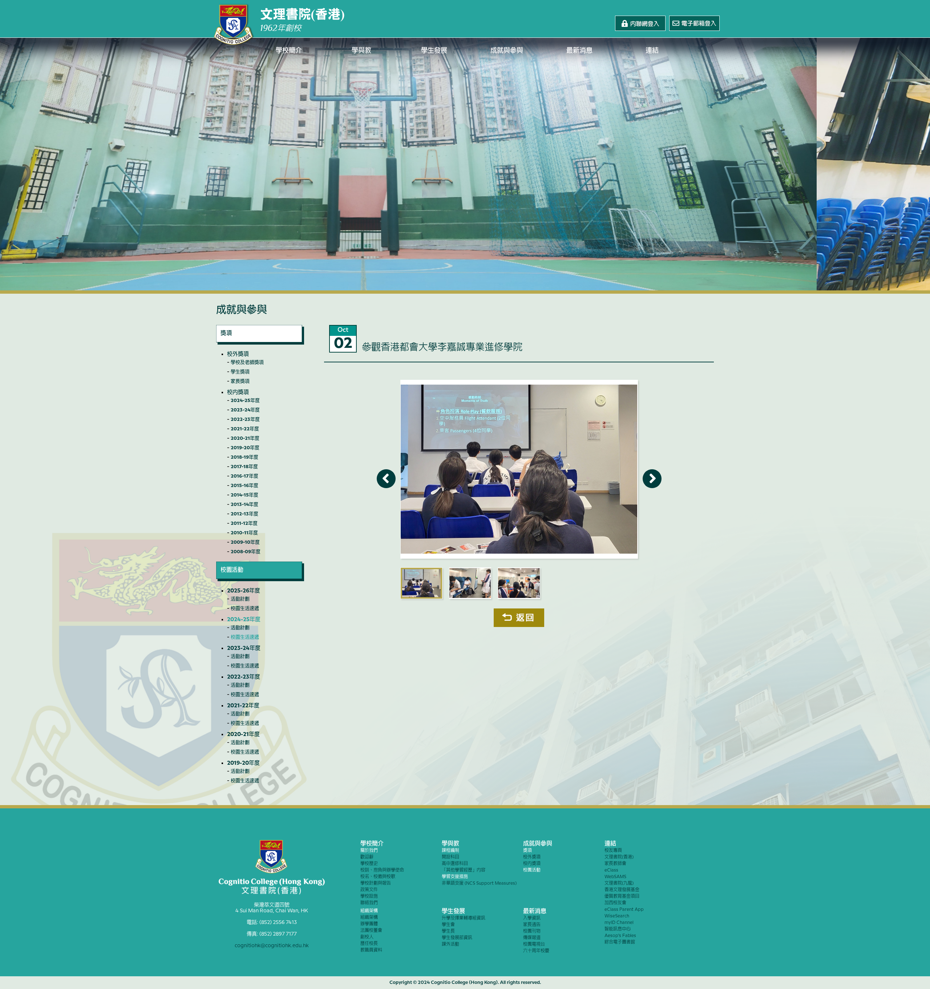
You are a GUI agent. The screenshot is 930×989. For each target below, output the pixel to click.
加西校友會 (615, 903)
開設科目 (450, 857)
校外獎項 (238, 354)
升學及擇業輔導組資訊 (463, 918)
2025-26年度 (243, 591)
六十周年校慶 (536, 951)
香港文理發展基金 (621, 890)
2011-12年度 (244, 523)
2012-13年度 (244, 514)
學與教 (361, 51)
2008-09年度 (245, 552)
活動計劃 (240, 599)
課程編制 (450, 851)
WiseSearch (616, 916)
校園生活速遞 (245, 608)
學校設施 (369, 896)
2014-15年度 (244, 495)
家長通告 (532, 925)
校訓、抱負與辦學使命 (382, 870)
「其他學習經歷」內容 (463, 870)
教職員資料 (371, 950)
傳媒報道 (532, 938)
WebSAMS (615, 877)
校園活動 (532, 870)
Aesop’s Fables (620, 936)
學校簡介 (289, 51)
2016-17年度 (244, 476)
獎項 (527, 851)
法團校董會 (371, 931)
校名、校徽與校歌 (377, 877)
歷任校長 (369, 944)
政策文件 (369, 890)
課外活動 (450, 944)
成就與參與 (506, 51)
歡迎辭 (366, 857)
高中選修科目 (455, 864)
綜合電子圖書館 (619, 942)
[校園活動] (260, 579)
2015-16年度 (244, 485)
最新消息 (579, 51)
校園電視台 (534, 944)
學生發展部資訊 (457, 938)
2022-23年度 (245, 419)
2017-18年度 (244, 467)
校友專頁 (613, 851)
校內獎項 (238, 392)
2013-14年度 (244, 504)
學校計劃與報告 (375, 883)
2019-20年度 (245, 448)
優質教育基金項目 (621, 896)
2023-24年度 (245, 410)
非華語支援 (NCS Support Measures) (479, 883)
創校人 (366, 937)
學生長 (448, 931)
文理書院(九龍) (619, 883)
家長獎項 (240, 381)
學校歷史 (369, 864)
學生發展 (434, 51)
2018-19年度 (244, 457)
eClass (611, 870)
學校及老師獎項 (247, 362)
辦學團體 (369, 924)
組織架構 (369, 911)
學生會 (448, 925)
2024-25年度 (245, 400)
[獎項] (260, 343)
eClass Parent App (624, 910)
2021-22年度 (245, 429)
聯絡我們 (369, 903)
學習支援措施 (455, 877)
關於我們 (369, 851)
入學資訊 (532, 918)
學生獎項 (240, 372)
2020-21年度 (245, 438)
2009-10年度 (245, 542)
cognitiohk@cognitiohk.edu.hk (272, 945)
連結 (652, 51)
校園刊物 (532, 931)
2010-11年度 (244, 533)
